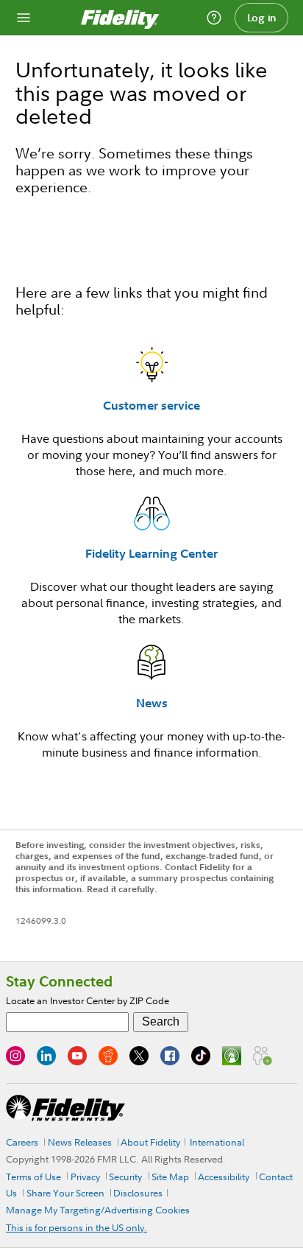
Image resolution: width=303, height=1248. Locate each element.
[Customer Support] (214, 17)
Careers (22, 1142)
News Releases (80, 1142)
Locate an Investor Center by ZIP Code (87, 1000)
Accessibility (223, 1176)
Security (125, 1176)
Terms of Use (33, 1176)
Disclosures (138, 1193)
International (217, 1142)
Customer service (151, 405)
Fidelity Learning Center (151, 553)
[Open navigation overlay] (23, 17)
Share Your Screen (65, 1193)
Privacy (85, 1176)
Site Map (170, 1176)
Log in (262, 17)
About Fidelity (150, 1142)
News (152, 702)
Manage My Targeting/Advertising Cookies (98, 1210)
